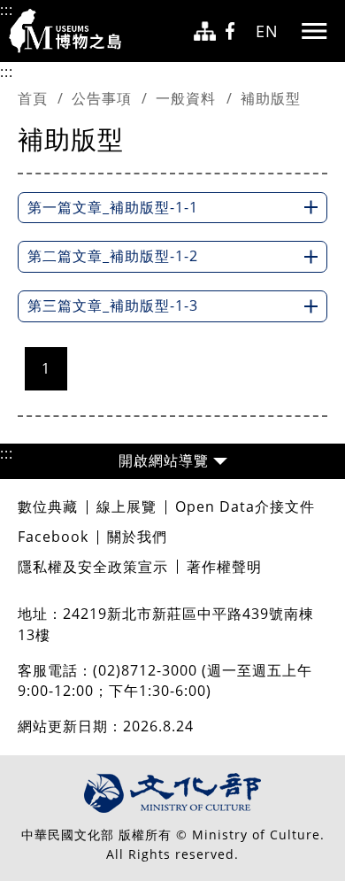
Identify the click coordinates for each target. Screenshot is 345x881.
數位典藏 (48, 506)
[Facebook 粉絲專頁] (236, 31)
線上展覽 (126, 506)
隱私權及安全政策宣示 (93, 566)
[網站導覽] (205, 31)
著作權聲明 (224, 566)
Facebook (53, 536)
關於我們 (137, 536)
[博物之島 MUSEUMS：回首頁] (71, 31)
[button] (172, 461)
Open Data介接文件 (245, 506)
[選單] (314, 31)
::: (6, 9)
